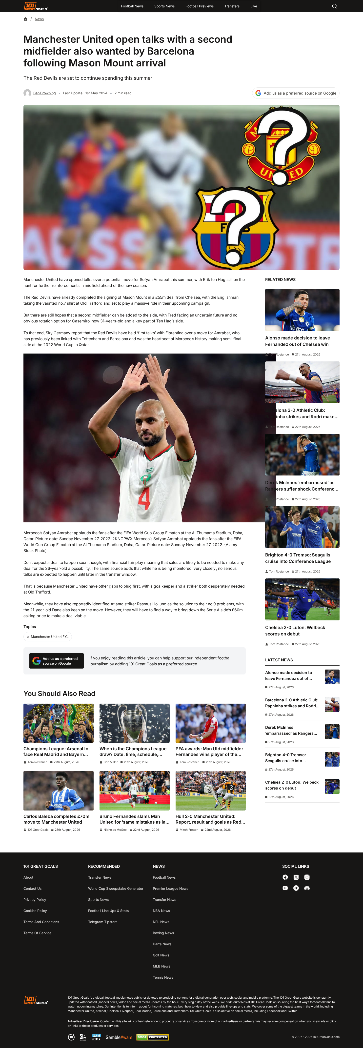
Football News (132, 6)
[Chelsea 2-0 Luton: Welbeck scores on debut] (302, 599)
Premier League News (170, 888)
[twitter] (296, 877)
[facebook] (285, 877)
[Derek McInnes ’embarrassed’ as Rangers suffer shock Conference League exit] (302, 454)
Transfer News (99, 877)
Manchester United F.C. (50, 636)
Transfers (232, 6)
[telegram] (296, 888)
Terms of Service (37, 933)
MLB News (161, 966)
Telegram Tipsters (102, 922)
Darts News (162, 944)
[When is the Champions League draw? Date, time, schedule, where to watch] (135, 723)
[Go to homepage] (35, 6)
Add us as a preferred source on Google (300, 93)
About (28, 877)
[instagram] (307, 877)
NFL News (161, 922)
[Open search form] (335, 6)
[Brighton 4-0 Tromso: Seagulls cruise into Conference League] (302, 527)
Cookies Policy (35, 911)
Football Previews (199, 6)
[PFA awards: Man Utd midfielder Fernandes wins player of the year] (211, 723)
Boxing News (163, 933)
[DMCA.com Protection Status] (152, 1039)
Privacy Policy (34, 899)
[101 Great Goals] (39, 1018)
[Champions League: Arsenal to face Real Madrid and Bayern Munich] (58, 723)
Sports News (164, 6)
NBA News (161, 911)
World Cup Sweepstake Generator (115, 888)
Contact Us (32, 888)
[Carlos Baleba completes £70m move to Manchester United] (58, 791)
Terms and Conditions (41, 922)
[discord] (307, 888)
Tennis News (163, 977)
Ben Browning (44, 93)
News (39, 19)
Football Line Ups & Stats (108, 911)
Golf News (161, 955)
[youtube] (285, 888)
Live (253, 6)
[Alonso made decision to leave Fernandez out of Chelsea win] (302, 310)
